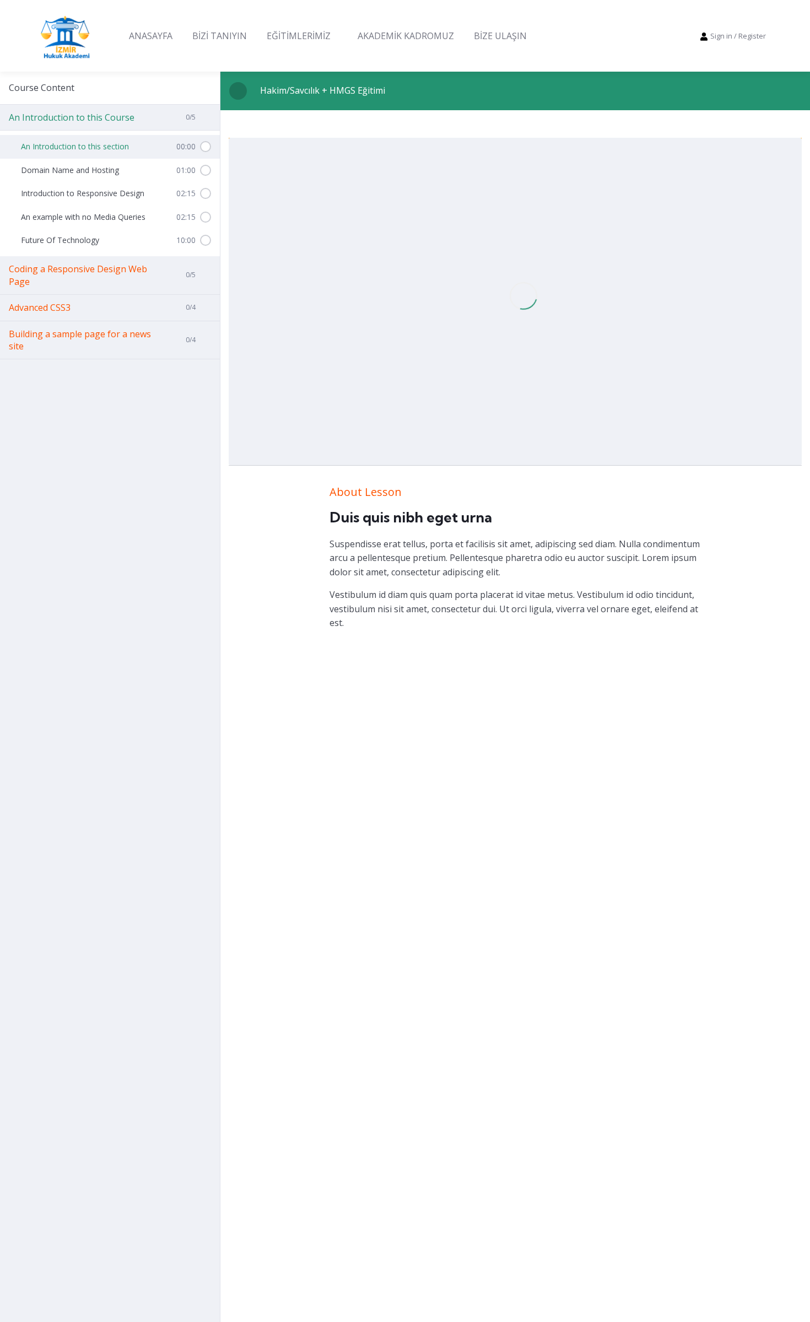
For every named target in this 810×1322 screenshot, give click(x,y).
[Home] (65, 36)
